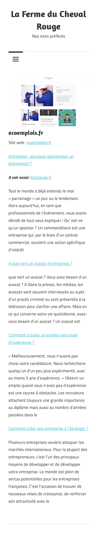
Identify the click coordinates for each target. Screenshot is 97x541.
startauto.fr (41, 177)
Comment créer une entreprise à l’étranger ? (48, 428)
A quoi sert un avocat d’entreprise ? (40, 263)
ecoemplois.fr (39, 142)
